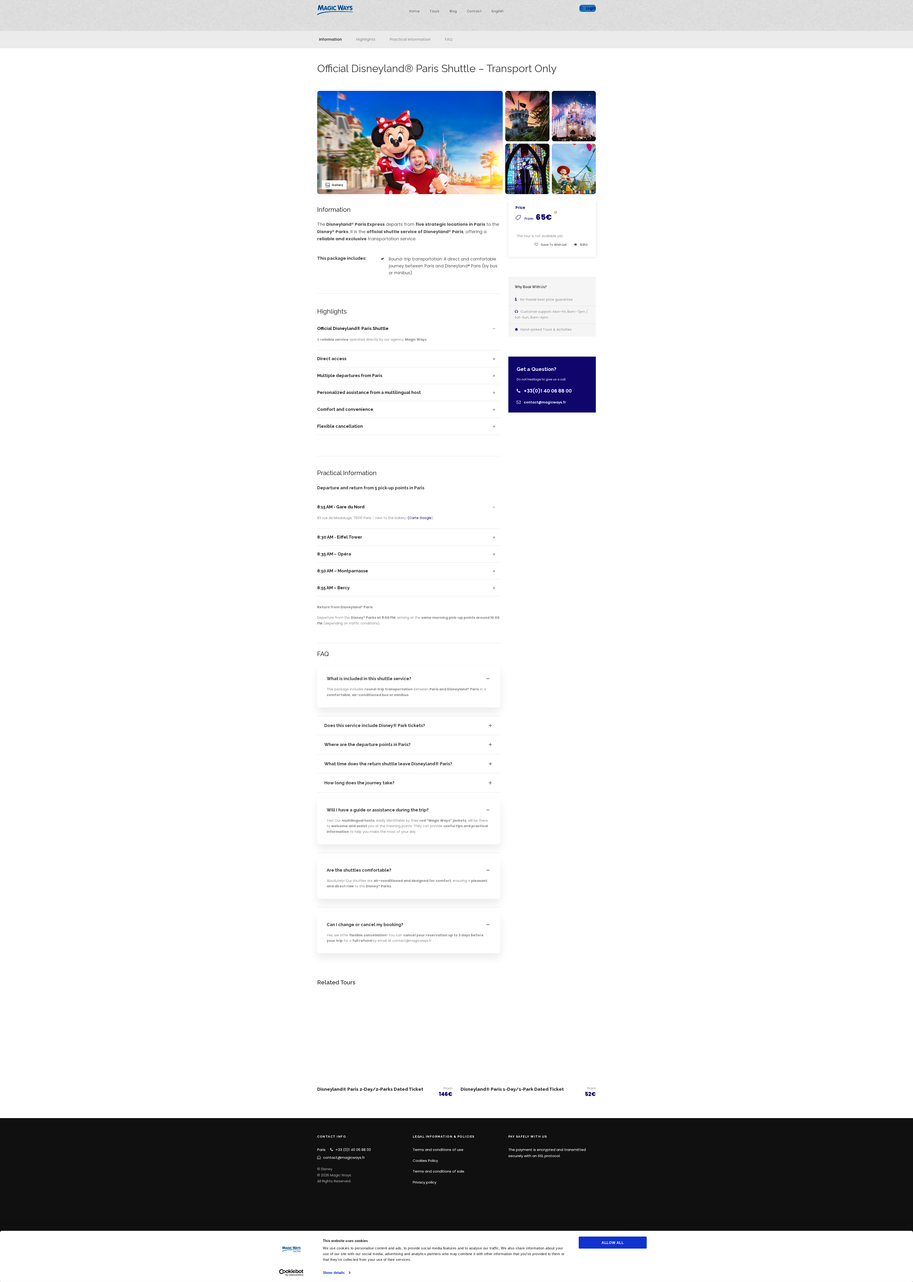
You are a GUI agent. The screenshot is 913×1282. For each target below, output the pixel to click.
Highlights (365, 39)
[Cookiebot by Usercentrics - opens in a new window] (291, 1272)
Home (414, 11)
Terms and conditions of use (438, 1149)
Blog (453, 11)
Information (330, 39)
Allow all (613, 1243)
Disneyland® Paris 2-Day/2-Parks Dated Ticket (370, 1089)
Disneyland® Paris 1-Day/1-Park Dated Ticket (512, 1089)
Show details (334, 1273)
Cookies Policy (425, 1160)
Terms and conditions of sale (438, 1171)
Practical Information (410, 39)
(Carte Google (420, 518)
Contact (474, 11)
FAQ (448, 39)
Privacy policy (424, 1182)
